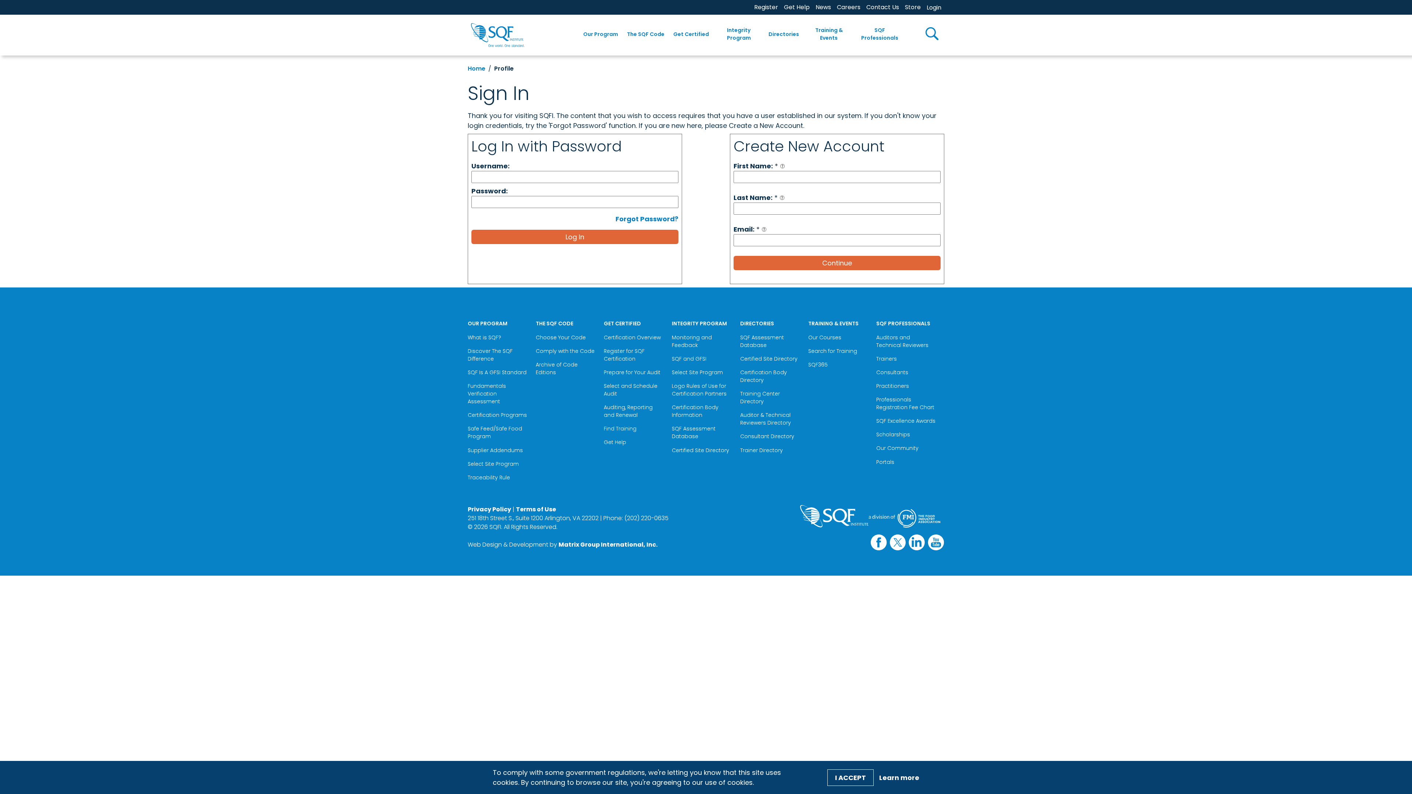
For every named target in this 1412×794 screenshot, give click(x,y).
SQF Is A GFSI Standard (497, 372)
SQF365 (818, 364)
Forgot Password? (647, 218)
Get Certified (691, 34)
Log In (575, 237)
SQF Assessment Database (694, 432)
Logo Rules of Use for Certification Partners (699, 389)
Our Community (897, 448)
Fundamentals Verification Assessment (487, 393)
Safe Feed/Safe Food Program (495, 432)
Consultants (892, 372)
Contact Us (882, 7)
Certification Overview (632, 337)
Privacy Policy (489, 509)
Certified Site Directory (701, 450)
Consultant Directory (767, 436)
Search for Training (832, 351)
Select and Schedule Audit (630, 389)
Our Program (600, 34)
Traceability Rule (489, 477)
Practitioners (892, 386)
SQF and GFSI (689, 358)
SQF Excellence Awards (905, 421)
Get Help (797, 7)
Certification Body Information (695, 411)
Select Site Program (494, 464)
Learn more (899, 777)
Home (476, 68)
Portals (885, 462)
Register (766, 7)
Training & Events (829, 34)
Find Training (620, 428)
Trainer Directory (761, 450)
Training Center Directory (760, 397)
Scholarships (893, 434)
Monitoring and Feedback (692, 341)
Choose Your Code (561, 337)
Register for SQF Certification (624, 354)
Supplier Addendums (495, 450)
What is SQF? (484, 337)
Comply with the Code (565, 351)
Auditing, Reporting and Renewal (628, 411)
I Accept (850, 777)
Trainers (886, 358)
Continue (837, 263)
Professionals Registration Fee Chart (905, 403)
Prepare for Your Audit (632, 372)
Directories (784, 34)
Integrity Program (739, 34)
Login (934, 7)
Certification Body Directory (763, 376)
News (823, 7)
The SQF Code (645, 34)
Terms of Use (536, 509)
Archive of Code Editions (557, 368)
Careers (848, 7)
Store (913, 7)
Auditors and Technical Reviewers (902, 341)
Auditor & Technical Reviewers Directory (766, 418)
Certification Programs (497, 415)
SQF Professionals (879, 34)
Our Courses (824, 337)
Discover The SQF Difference (490, 354)
